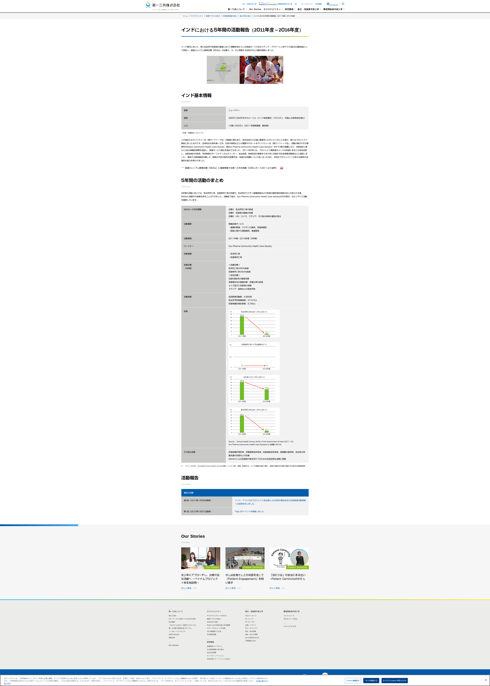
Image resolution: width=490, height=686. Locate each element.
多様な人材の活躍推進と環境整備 (218, 625)
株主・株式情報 (250, 631)
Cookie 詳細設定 (353, 680)
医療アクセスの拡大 (213, 16)
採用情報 (318, 4)
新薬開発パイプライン (214, 646)
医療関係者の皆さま (288, 4)
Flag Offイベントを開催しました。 (250, 511)
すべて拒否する (371, 680)
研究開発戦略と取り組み (215, 649)
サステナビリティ (272, 9)
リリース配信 (292, 619)
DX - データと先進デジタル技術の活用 (182, 619)
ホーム (185, 16)
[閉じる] (486, 680)
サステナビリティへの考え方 (217, 615)
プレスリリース (289, 615)
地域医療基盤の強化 (230, 16)
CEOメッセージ (250, 615)
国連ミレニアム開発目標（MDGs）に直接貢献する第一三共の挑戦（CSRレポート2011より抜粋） (235, 168)
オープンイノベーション (215, 655)
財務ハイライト (250, 625)
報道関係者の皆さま (333, 9)
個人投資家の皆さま (252, 637)
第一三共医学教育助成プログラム (180, 628)
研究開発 (289, 9)
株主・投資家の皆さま (308, 9)
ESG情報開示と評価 (214, 631)
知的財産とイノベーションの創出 (218, 659)
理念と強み (172, 615)
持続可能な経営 (174, 634)
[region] (245, 680)
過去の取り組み (245, 16)
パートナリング (307, 4)
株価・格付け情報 (251, 634)
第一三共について (236, 9)
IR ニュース (249, 619)
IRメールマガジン (251, 628)
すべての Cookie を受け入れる (394, 680)
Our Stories (255, 9)
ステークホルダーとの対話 (216, 628)
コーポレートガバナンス (177, 631)
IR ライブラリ (250, 622)
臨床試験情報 (211, 652)
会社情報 (172, 622)
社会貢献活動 (211, 634)
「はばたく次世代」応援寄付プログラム (182, 625)
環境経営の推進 (212, 622)
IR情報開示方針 (250, 640)
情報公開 (172, 637)
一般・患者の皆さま (249, 4)
